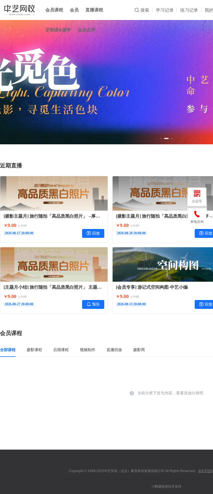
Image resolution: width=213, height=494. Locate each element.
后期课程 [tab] (61, 349)
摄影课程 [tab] (34, 349)
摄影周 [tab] (139, 349)
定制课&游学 (58, 29)
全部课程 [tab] (8, 349)
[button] (161, 138)
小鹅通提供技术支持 (166, 486)
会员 (74, 9)
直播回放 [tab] (114, 349)
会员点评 (86, 29)
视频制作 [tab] (87, 349)
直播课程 (94, 9)
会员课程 (54, 9)
